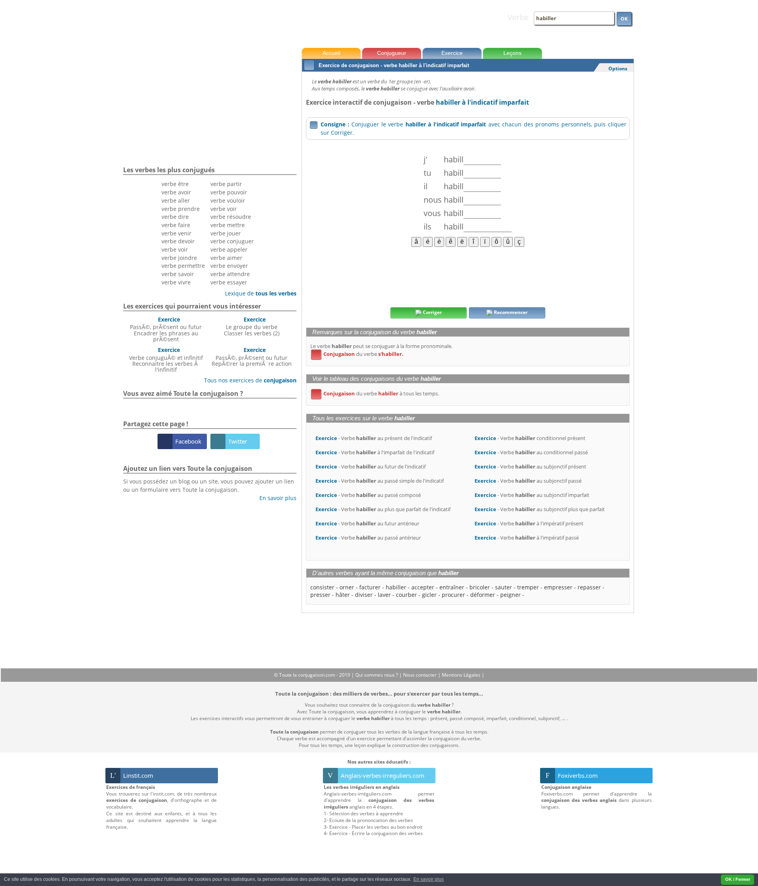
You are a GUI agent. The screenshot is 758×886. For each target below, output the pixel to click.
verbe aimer (226, 257)
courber (406, 594)
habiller (396, 587)
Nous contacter (420, 675)
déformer (482, 594)
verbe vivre (176, 282)
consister (322, 587)
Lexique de (257, 293)
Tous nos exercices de (247, 380)
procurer (453, 594)
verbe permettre (183, 265)
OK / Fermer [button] (737, 879)
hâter (343, 594)
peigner (510, 594)
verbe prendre (180, 209)
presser (320, 594)
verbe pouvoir (228, 192)
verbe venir (176, 233)
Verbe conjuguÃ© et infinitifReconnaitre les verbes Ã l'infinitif (166, 359)
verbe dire (175, 216)
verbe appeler (229, 249)
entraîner (451, 587)
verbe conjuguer (232, 241)
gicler (429, 594)
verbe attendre (230, 274)
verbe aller (175, 200)
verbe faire (175, 225)
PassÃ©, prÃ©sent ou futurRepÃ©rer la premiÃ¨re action (252, 356)
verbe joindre (179, 257)
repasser (589, 587)
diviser (364, 594)
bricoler (479, 587)
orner (347, 587)
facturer (370, 587)
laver (384, 594)
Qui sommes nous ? (377, 675)
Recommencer (510, 312)
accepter (422, 587)
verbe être (175, 184)
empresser (558, 587)
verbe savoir (177, 274)
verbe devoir (178, 241)
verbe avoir (176, 192)
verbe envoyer (229, 265)
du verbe (358, 353)
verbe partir (226, 184)
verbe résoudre (230, 216)
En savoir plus (274, 498)
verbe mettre (227, 225)
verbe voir (174, 249)
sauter (503, 587)
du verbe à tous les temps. (376, 393)
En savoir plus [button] (428, 879)
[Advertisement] (467, 276)
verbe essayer (228, 282)
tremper (528, 587)
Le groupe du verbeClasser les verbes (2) (252, 326)
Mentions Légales (462, 675)
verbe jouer (225, 233)
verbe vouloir (227, 200)
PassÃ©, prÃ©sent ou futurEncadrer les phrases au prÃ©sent (166, 329)
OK (624, 18)
